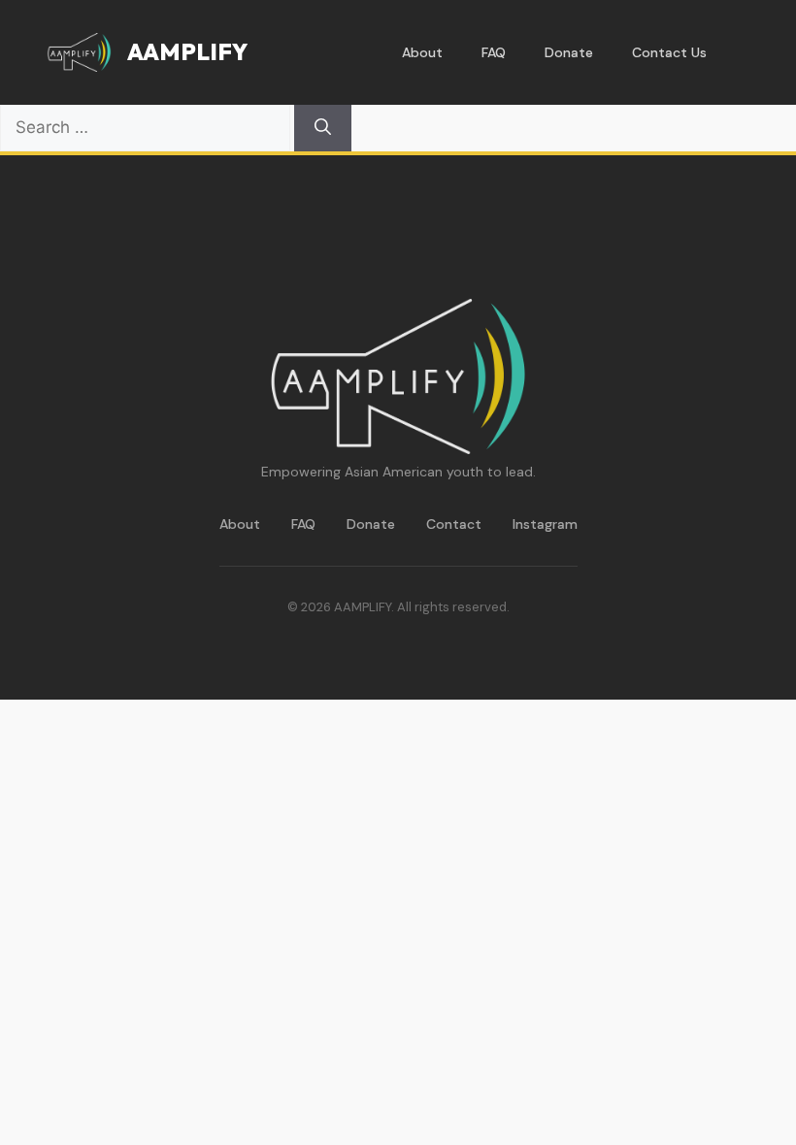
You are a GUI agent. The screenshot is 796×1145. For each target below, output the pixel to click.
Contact (453, 524)
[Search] (322, 128)
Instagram (545, 524)
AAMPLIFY (187, 51)
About (422, 52)
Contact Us (669, 52)
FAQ (493, 52)
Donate (569, 52)
